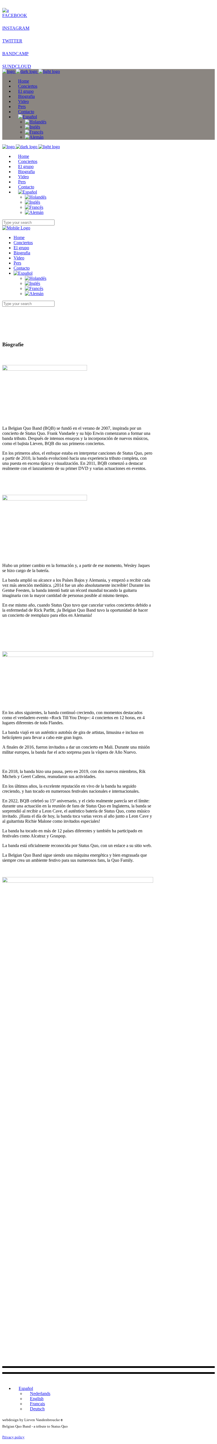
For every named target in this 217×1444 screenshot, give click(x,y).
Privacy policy (13, 1437)
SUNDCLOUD (16, 66)
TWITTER (12, 40)
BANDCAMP (15, 53)
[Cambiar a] (28, 116)
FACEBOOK (14, 15)
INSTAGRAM (15, 28)
